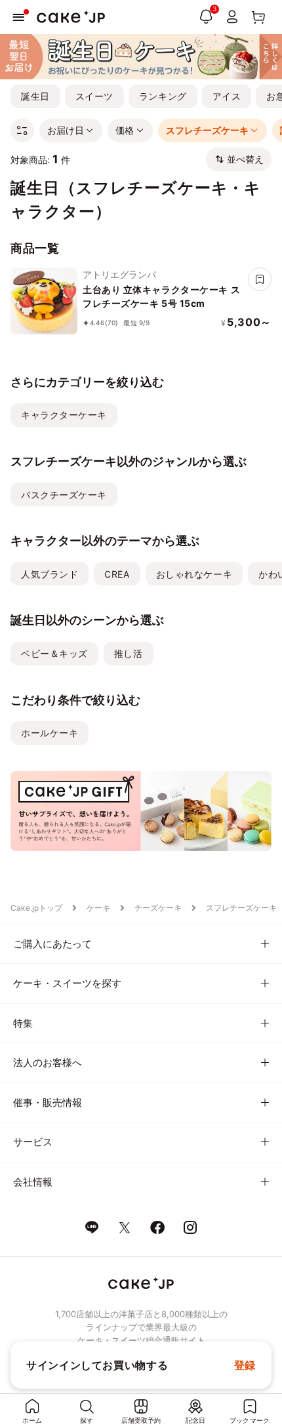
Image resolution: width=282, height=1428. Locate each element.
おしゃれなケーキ (194, 574)
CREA (116, 574)
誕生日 (35, 96)
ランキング (163, 96)
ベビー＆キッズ (54, 653)
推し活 (128, 653)
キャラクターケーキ (64, 414)
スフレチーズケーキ (241, 908)
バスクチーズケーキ (64, 494)
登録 (245, 1365)
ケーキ (98, 908)
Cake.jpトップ (36, 908)
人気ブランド (49, 574)
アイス (226, 96)
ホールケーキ (49, 732)
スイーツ (94, 96)
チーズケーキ (158, 908)
